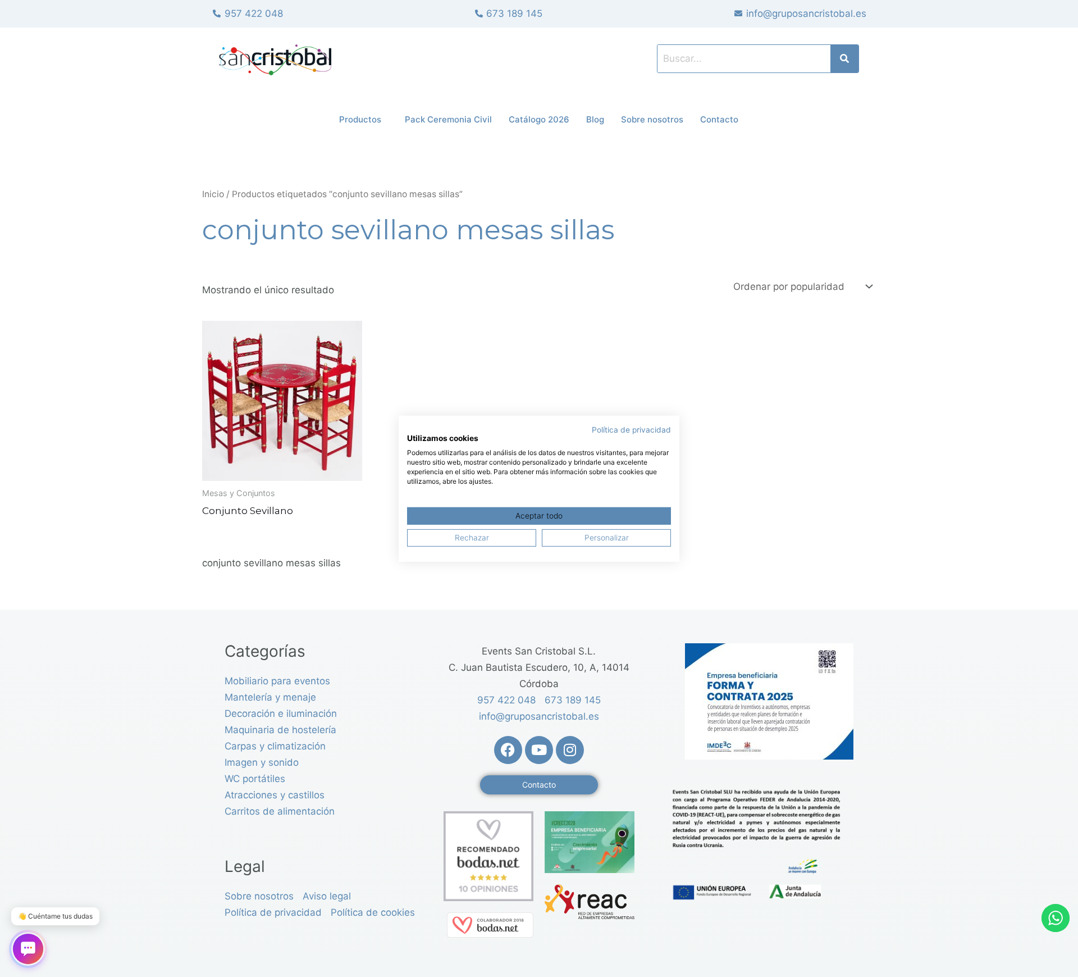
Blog (595, 119)
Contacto (719, 119)
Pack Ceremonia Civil (448, 119)
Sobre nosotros (652, 119)
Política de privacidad (631, 429)
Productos (360, 119)
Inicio (213, 194)
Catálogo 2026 (539, 119)
